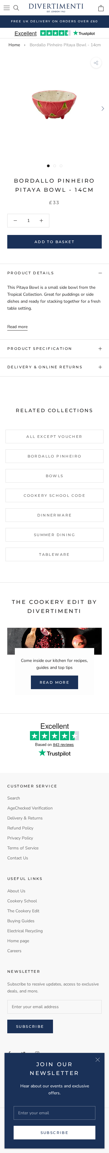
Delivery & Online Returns (44, 367)
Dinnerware (54, 515)
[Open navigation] (7, 7)
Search (13, 798)
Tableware (54, 554)
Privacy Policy (20, 838)
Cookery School (22, 901)
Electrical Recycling (25, 931)
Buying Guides (21, 921)
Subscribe (55, 1132)
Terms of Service (22, 848)
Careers (14, 951)
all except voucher (54, 436)
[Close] (97, 1059)
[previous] (7, 108)
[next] (102, 108)
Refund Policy (20, 828)
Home (14, 45)
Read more (17, 327)
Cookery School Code (55, 495)
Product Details (30, 273)
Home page (18, 941)
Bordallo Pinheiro (55, 456)
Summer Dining (54, 535)
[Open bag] (101, 8)
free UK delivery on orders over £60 (54, 21)
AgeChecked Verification (30, 808)
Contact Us (17, 858)
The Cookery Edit (23, 911)
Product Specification (39, 348)
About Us (16, 891)
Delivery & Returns (25, 818)
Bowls (55, 476)
